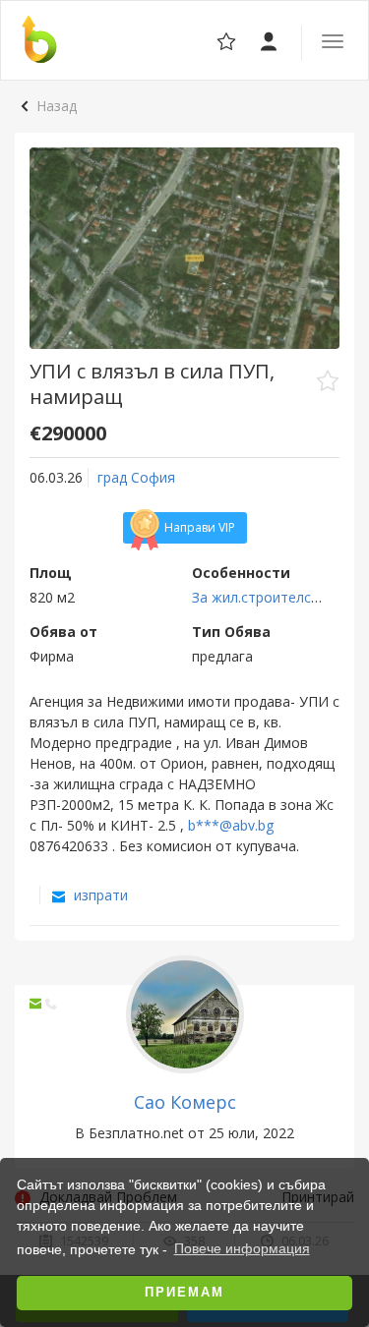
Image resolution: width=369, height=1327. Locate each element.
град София (136, 477)
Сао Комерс (185, 1102)
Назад (56, 105)
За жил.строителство (264, 597)
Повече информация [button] (242, 1248)
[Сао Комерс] (185, 1013)
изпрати (99, 895)
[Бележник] (270, 40)
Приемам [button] (184, 1292)
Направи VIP (199, 527)
